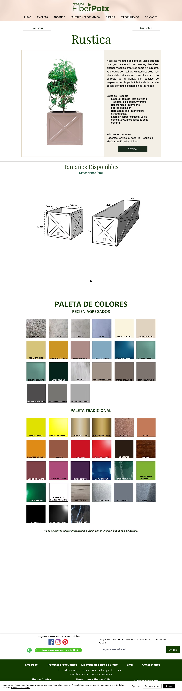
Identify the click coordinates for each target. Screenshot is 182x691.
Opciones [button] (136, 686)
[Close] (178, 686)
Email (101, 643)
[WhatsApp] (29, 650)
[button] (91, 281)
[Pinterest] (65, 642)
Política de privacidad (20, 687)
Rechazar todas (152, 686)
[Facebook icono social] (51, 642)
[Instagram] (58, 642)
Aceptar (169, 686)
